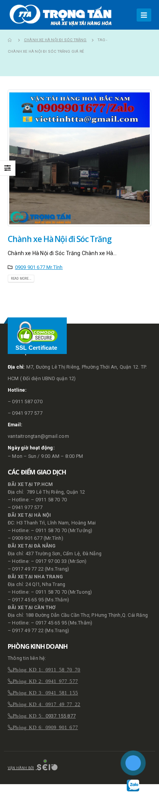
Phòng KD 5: (29, 715)
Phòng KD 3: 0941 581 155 (45, 692)
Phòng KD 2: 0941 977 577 (45, 680)
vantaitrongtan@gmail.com (38, 436)
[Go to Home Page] (10, 40)
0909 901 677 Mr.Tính (39, 267)
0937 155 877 (61, 716)
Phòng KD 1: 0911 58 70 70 (46, 669)
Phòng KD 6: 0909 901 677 (45, 727)
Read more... (21, 278)
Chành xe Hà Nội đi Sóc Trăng (60, 239)
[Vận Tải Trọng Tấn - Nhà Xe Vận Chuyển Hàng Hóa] (62, 15)
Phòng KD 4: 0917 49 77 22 (46, 703)
